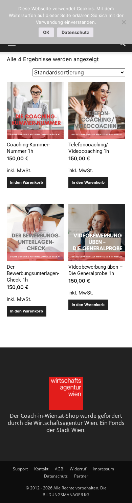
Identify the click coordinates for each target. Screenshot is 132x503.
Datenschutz (56, 476)
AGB (59, 469)
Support (20, 469)
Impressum (103, 469)
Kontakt (41, 469)
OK (46, 32)
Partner (81, 476)
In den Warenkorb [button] (26, 182)
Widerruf (78, 469)
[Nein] (123, 22)
